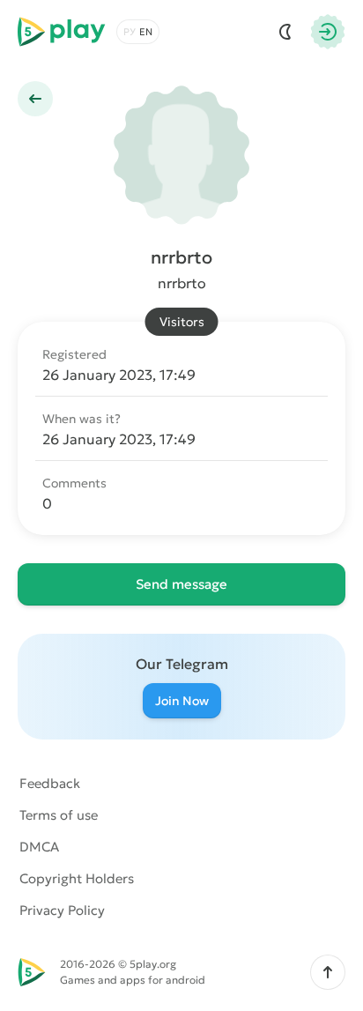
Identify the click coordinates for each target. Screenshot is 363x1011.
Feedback (49, 783)
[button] (327, 972)
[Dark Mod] (285, 31)
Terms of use (58, 815)
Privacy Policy (62, 910)
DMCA (39, 846)
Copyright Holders (76, 878)
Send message (181, 584)
